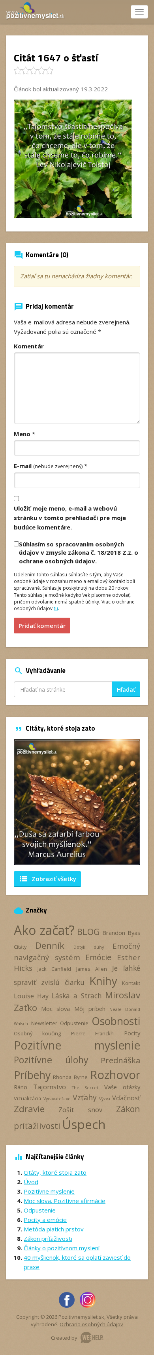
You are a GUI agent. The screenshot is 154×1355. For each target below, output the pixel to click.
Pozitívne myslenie (77, 1045)
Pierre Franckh (92, 1033)
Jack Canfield (54, 968)
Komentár (29, 346)
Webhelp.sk (92, 1337)
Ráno (20, 1087)
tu (56, 608)
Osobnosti (116, 1021)
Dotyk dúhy (88, 947)
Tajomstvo (49, 1087)
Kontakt (131, 983)
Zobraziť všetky (47, 878)
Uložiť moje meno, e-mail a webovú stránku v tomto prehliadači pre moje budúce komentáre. (70, 517)
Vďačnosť (126, 1098)
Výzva (104, 1098)
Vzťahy (85, 1097)
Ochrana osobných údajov (91, 1324)
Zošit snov (80, 1109)
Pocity (132, 1033)
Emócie (98, 957)
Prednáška (120, 1060)
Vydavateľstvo (57, 1098)
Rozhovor (115, 1074)
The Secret (85, 1087)
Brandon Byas (121, 933)
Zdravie (29, 1109)
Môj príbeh (89, 1009)
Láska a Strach (77, 995)
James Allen (91, 968)
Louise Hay (31, 996)
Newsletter (44, 1023)
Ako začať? (44, 930)
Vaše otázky (122, 1087)
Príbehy (32, 1075)
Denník (49, 945)
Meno (22, 434)
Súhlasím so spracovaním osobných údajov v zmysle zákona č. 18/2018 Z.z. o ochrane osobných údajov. (78, 552)
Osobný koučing (37, 1033)
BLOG (88, 931)
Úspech (84, 1124)
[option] (77, 802)
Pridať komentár (42, 625)
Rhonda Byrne (70, 1077)
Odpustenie (74, 1023)
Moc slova (55, 1009)
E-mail (48, 466)
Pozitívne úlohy (51, 1059)
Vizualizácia (27, 1098)
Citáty (20, 946)
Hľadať (126, 689)
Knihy (103, 980)
